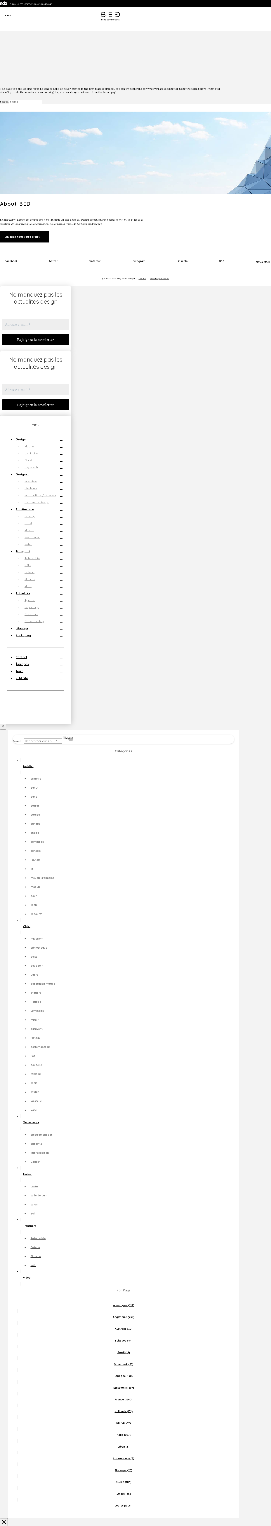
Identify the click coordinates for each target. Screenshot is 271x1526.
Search (4, 101)
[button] (7, 16)
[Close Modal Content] (4, 1522)
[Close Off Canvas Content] (3, 727)
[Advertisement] (135, 59)
